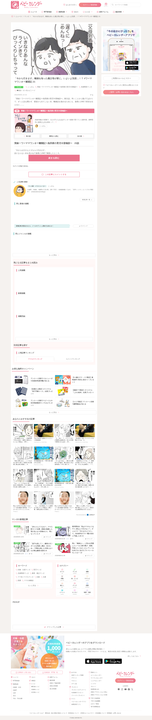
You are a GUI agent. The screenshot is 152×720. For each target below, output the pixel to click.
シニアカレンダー (96, 681)
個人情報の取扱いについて (59, 713)
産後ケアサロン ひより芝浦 (98, 695)
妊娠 (38, 577)
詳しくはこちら (133, 656)
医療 (19, 580)
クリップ (84, 226)
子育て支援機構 (95, 701)
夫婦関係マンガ (86, 87)
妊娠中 (15, 690)
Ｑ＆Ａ (76, 12)
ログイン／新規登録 (90, 5)
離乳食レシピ (35, 686)
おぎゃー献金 (95, 704)
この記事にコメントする (56, 174)
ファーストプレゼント (78, 695)
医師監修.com (95, 689)
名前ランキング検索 (77, 675)
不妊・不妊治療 (17, 698)
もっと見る (53, 255)
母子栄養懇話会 (95, 706)
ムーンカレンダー (96, 675)
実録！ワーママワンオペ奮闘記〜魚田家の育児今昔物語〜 (57, 87)
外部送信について (73, 713)
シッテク (93, 683)
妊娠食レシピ (35, 689)
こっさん (31, 87)
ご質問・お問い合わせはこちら (121, 92)
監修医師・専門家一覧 (51, 672)
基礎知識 (62, 12)
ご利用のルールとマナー (121, 78)
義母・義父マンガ (38, 573)
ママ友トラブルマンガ (25, 577)
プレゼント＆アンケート (78, 690)
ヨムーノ (93, 686)
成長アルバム (103, 12)
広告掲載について (100, 713)
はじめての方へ (71, 5)
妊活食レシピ (35, 692)
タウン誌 (74, 683)
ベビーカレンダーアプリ (78, 701)
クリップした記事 (54, 627)
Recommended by (81, 514)
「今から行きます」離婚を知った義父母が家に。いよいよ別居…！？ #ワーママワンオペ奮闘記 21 (65, 16)
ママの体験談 (28, 580)
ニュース (34, 12)
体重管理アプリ (76, 704)
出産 (44, 577)
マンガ (26, 16)
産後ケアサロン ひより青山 (98, 692)
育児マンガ (37, 570)
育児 (14, 695)
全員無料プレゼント (77, 692)
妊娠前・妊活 (17, 687)
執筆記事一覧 (86, 199)
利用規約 (109, 713)
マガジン (74, 681)
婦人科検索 (53, 689)
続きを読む (54, 158)
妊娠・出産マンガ (24, 570)
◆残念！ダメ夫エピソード (26, 90)
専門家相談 (48, 12)
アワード (74, 678)
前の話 (28, 136)
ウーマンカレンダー (97, 678)
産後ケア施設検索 (55, 683)
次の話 (79, 136)
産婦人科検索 (54, 686)
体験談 (33, 680)
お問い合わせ (117, 713)
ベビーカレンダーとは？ (36, 713)
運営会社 (47, 713)
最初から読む (54, 136)
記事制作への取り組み (24, 672)
